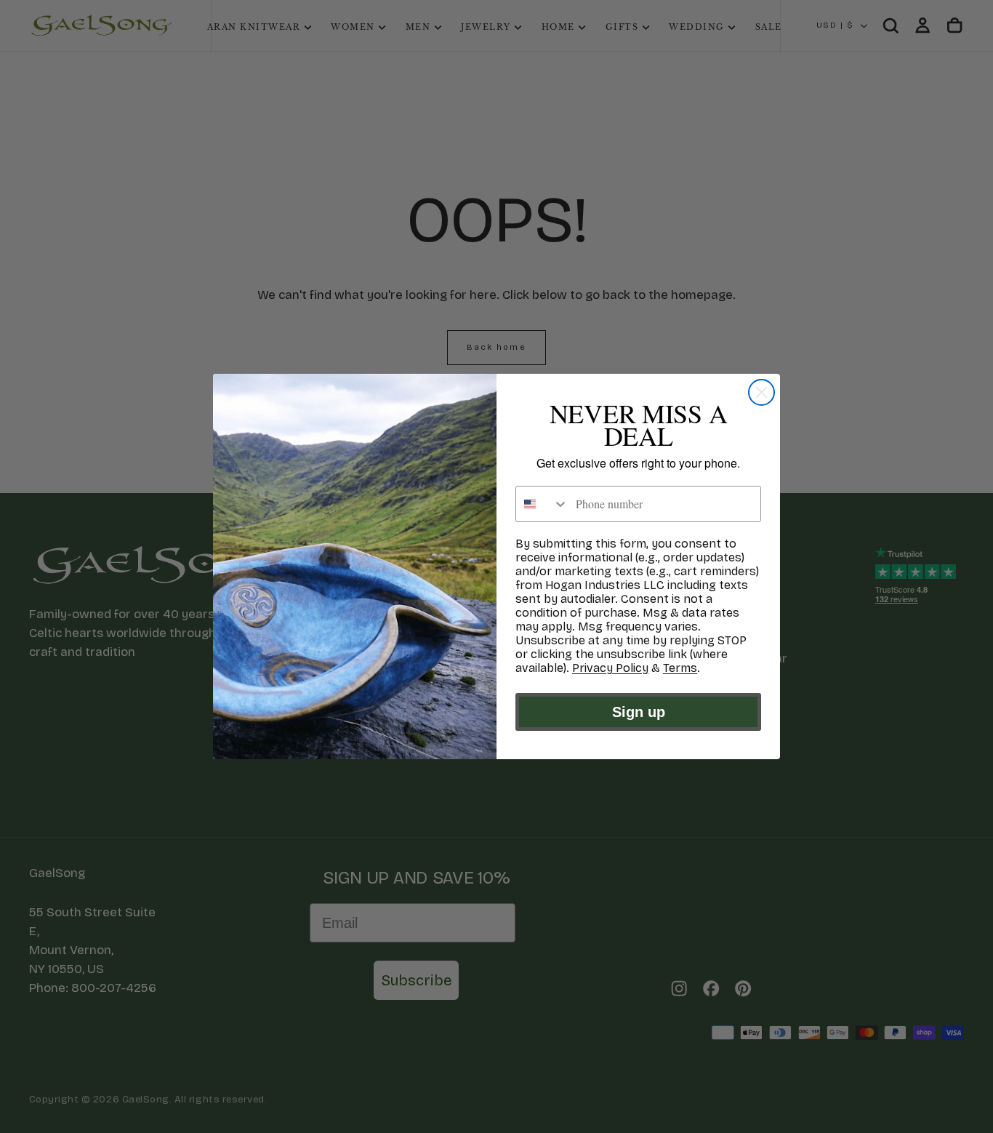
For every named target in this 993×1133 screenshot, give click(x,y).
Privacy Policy (610, 668)
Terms (680, 668)
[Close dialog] (761, 392)
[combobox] (542, 504)
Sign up (638, 712)
